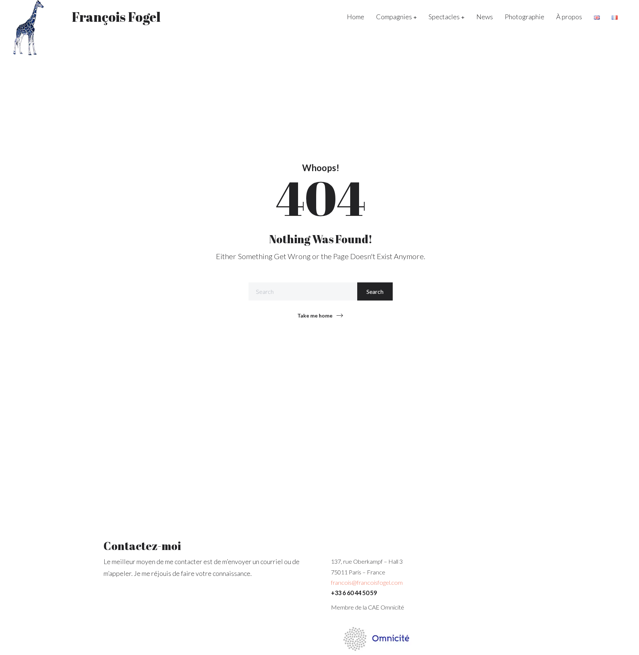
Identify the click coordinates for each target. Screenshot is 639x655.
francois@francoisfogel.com (367, 582)
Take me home (314, 315)
